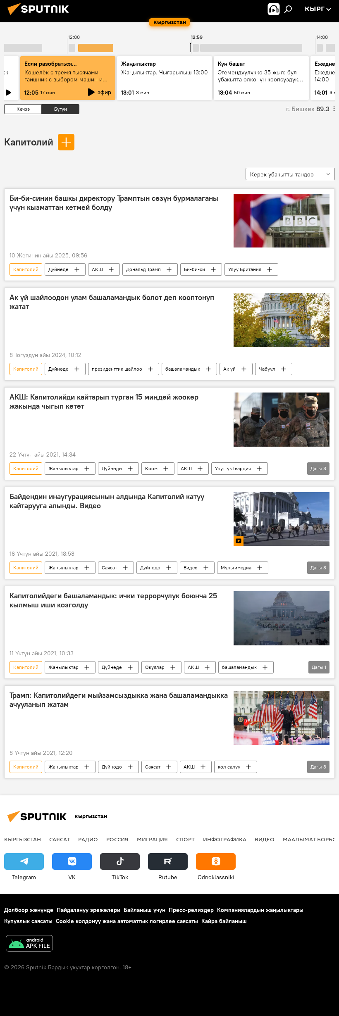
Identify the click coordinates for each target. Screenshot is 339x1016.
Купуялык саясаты (28, 921)
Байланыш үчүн (144, 910)
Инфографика (224, 839)
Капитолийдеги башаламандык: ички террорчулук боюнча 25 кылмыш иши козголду (113, 600)
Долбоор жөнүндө (28, 910)
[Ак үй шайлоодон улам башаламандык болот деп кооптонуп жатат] (281, 320)
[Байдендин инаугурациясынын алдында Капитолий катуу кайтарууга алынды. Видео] (281, 519)
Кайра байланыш (224, 921)
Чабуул (267, 369)
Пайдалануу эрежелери (88, 910)
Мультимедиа (236, 567)
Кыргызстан (22, 839)
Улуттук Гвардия (233, 468)
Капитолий (28, 142)
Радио (88, 839)
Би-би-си (194, 269)
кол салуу (229, 767)
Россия (117, 839)
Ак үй (229, 369)
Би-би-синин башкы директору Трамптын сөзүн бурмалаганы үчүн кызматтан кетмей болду (114, 203)
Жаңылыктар (63, 468)
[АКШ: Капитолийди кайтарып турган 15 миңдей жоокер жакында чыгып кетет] (281, 420)
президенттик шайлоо (117, 369)
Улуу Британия (244, 269)
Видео (191, 567)
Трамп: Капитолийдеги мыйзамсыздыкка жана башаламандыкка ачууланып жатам (119, 700)
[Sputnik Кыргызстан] (40, 16)
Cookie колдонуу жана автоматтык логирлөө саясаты (127, 921)
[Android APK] (29, 944)
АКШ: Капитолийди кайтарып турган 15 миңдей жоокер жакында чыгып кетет (104, 402)
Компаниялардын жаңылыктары (260, 910)
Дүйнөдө (58, 269)
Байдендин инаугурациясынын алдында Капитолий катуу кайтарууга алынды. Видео (107, 501)
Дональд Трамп (143, 269)
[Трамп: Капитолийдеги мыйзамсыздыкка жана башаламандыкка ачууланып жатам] (281, 718)
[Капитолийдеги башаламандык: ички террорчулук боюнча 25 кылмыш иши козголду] (281, 618)
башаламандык (182, 369)
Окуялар (155, 667)
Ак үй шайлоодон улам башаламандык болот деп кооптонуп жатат (112, 302)
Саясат (109, 567)
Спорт (185, 839)
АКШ (97, 269)
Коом (151, 468)
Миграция (152, 839)
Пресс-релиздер (191, 910)
